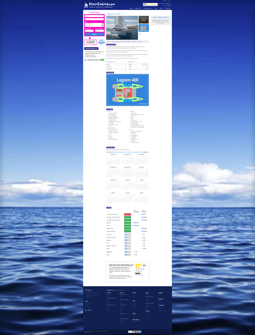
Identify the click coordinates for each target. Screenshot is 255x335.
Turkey (147, 311)
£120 (144, 243)
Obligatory (127, 214)
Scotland (161, 299)
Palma (147, 300)
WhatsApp (165, 20)
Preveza (121, 311)
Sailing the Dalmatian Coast (111, 298)
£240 (144, 214)
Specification (115, 41)
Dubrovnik (109, 294)
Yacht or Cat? (88, 28)
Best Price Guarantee (89, 297)
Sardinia (134, 307)
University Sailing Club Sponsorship (92, 293)
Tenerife (147, 306)
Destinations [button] (147, 8)
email (162, 20)
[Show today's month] (126, 152)
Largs (160, 301)
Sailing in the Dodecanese (124, 299)
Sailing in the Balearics (149, 296)
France (134, 292)
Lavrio (121, 298)
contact (168, 8)
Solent (160, 294)
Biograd (108, 306)
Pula (107, 296)
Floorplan (122, 41)
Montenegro (136, 319)
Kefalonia (121, 308)
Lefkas (121, 310)
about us (138, 8)
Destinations (110, 290)
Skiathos (121, 320)
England (161, 292)
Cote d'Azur (135, 296)
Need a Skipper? (99, 28)
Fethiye (147, 313)
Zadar (108, 310)
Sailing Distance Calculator (90, 292)
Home (131, 8)
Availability (134, 41)
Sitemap (86, 306)
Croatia (109, 292)
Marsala (134, 302)
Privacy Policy (87, 304)
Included (127, 217)
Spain (147, 292)
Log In (169, 0)
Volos (121, 322)
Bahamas (160, 308)
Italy (134, 300)
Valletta (134, 315)
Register (164, 0)
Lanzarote (148, 305)
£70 (144, 234)
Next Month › (145, 152)
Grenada (160, 312)
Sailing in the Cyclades (124, 294)
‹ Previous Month (110, 152)
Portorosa (135, 304)
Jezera (108, 308)
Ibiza (146, 298)
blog (161, 8)
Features (127, 41)
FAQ (156, 8)
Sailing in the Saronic (123, 313)
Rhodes (121, 303)
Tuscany (134, 309)
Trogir (108, 303)
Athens (121, 296)
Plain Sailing (88, 290)
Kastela (108, 300)
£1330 (144, 248)
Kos (120, 301)
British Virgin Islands (162, 310)
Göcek (147, 314)
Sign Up (102, 60)
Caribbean (161, 305)
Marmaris (147, 316)
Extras (139, 41)
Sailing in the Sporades (124, 318)
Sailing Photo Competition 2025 (91, 295)
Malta (134, 313)
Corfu (121, 306)
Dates (86, 22)
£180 (144, 237)
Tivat (133, 321)
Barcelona (148, 294)
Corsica (134, 294)
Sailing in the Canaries (149, 303)
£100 (136, 254)
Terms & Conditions (89, 303)
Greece (121, 292)
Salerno (134, 305)
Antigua (160, 307)
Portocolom (148, 301)
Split (107, 301)
